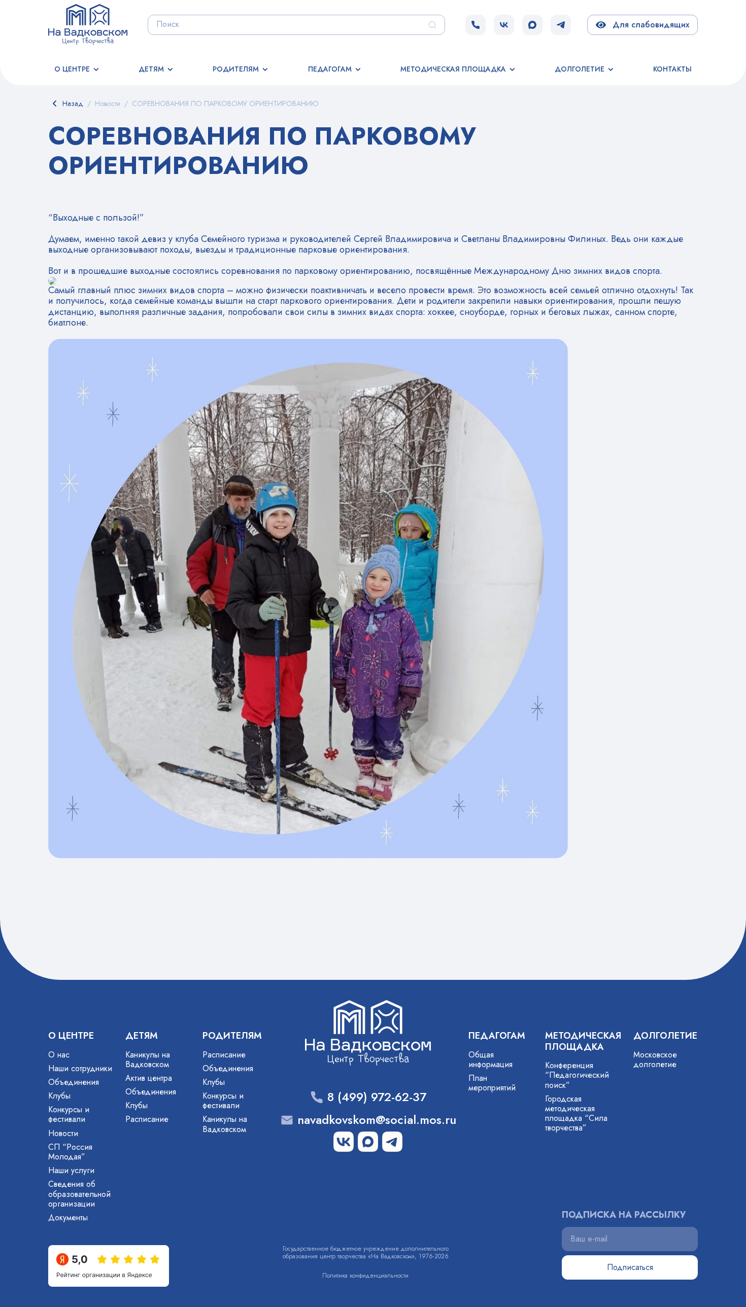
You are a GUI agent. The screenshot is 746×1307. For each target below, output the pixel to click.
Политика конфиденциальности (365, 1275)
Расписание (146, 1119)
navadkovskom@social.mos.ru (376, 1120)
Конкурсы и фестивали (68, 1114)
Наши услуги (71, 1170)
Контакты (672, 69)
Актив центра (148, 1078)
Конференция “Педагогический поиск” (577, 1074)
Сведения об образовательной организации (79, 1193)
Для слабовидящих (648, 24)
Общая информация (490, 1059)
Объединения (73, 1082)
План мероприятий (492, 1082)
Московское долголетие (655, 1059)
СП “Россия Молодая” (70, 1151)
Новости (63, 1133)
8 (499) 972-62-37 (376, 1097)
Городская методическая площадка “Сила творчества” (576, 1113)
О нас (59, 1055)
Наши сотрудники (80, 1068)
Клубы (59, 1096)
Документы (68, 1217)
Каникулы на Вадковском (147, 1059)
